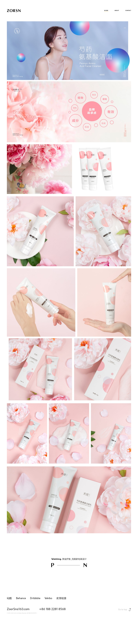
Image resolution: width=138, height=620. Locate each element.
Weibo (48, 598)
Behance (21, 598)
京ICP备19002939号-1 (32, 613)
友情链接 (61, 598)
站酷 (9, 598)
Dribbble (35, 598)
